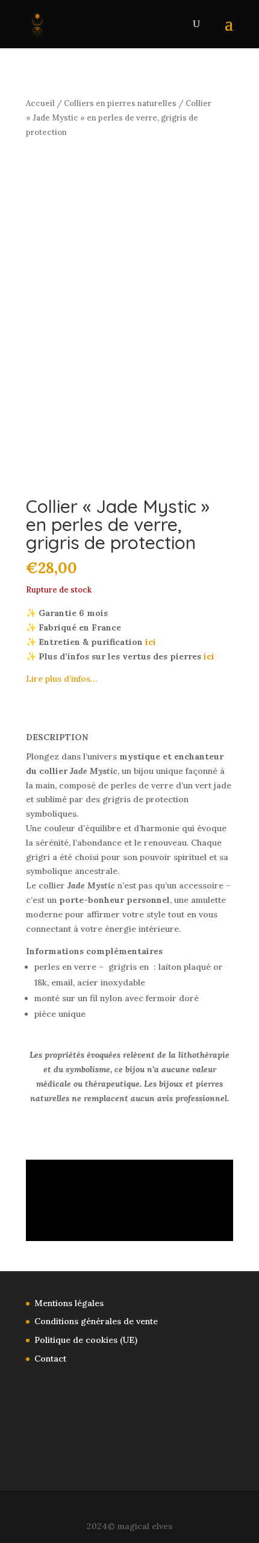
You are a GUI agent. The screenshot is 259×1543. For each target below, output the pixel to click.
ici (150, 641)
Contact (50, 1358)
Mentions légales (69, 1303)
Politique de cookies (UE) (85, 1339)
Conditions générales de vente (96, 1321)
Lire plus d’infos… (61, 678)
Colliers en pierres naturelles (120, 103)
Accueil (40, 103)
